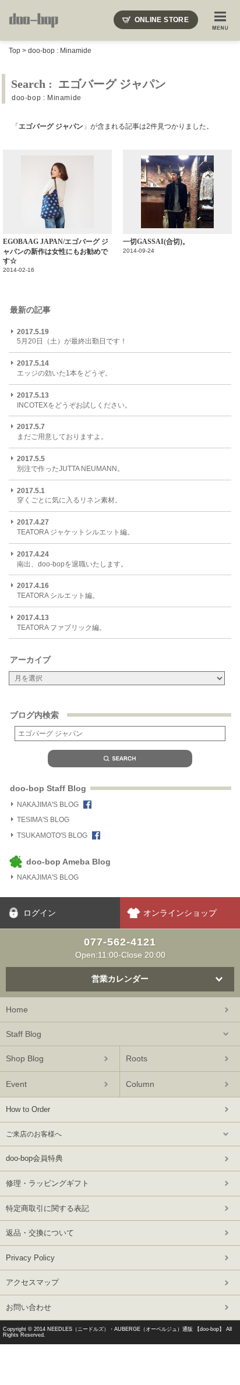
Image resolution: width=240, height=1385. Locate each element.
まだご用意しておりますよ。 (62, 432)
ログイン (39, 913)
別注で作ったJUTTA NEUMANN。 (70, 464)
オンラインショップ (180, 913)
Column (140, 1084)
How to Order (28, 1109)
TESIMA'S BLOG (43, 820)
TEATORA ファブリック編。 (61, 623)
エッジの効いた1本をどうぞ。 (64, 368)
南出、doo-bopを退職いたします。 (72, 559)
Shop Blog (25, 1058)
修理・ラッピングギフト (47, 1183)
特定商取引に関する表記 (47, 1208)
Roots (136, 1058)
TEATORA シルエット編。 (58, 591)
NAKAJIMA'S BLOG (48, 804)
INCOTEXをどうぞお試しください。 (74, 400)
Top (14, 51)
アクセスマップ (32, 1282)
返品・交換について (40, 1232)
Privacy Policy (30, 1257)
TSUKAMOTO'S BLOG (52, 835)
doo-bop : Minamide (59, 51)
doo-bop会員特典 (34, 1158)
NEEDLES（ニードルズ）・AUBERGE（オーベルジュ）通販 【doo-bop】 (135, 1329)
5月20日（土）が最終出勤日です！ (72, 337)
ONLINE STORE (162, 20)
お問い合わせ (28, 1307)
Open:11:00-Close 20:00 (120, 947)
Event (16, 1084)
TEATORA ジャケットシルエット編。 (75, 527)
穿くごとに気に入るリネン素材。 (69, 496)
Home (17, 1009)
